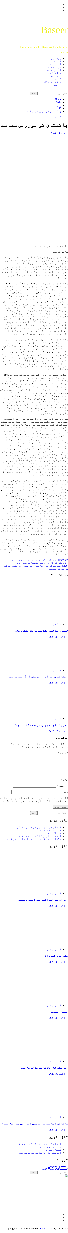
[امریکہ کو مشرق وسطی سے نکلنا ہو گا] (43, 712)
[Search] (67, 90)
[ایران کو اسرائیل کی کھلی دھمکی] (43, 887)
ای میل (62, 785)
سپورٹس (56, 75)
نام (64, 779)
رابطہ (57, 84)
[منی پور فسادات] (43, 943)
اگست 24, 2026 (57, 682)
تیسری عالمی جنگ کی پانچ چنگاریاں (41, 630)
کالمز (57, 78)
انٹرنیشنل (54, 64)
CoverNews (46, 1228)
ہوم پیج (56, 58)
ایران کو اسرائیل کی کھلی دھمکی (39, 827)
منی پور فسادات (50, 830)
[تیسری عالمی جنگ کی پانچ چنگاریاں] (43, 618)
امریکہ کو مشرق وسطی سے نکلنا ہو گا (40, 725)
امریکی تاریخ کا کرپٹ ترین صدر (39, 836)
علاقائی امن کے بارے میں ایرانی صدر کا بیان (31, 839)
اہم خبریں (54, 61)
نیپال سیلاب (53, 833)
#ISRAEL (57, 1168)
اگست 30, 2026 (57, 636)
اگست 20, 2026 (57, 731)
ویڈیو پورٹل (52, 81)
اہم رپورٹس (53, 70)
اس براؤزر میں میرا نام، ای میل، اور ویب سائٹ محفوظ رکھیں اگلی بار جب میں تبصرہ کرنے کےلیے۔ (34, 799)
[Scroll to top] (67, 1231)
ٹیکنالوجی (54, 73)
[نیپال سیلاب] (43, 999)
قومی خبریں (53, 67)
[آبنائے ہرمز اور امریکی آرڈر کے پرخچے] (43, 664)
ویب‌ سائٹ (62, 791)
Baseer (54, 29)
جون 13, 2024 (58, 133)
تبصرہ (63, 752)
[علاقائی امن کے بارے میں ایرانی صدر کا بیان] (43, 1111)
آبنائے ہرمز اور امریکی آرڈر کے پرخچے (38, 676)
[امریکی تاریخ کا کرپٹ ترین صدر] (43, 1055)
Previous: (39, 561)
